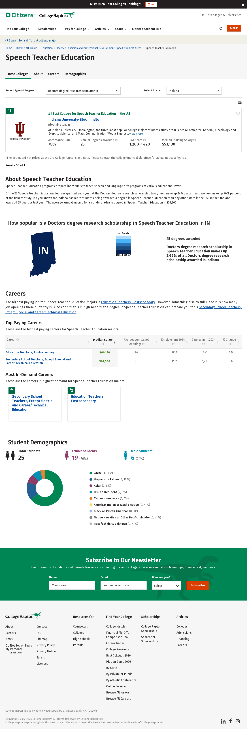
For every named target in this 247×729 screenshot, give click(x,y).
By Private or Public (119, 674)
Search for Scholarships (150, 639)
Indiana (174, 91)
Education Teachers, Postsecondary (128, 302)
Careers (53, 74)
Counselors (80, 626)
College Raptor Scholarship (151, 629)
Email (104, 577)
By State (111, 668)
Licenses (42, 663)
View (151, 4)
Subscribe (198, 585)
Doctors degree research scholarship (73, 91)
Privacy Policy (46, 645)
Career (11, 339)
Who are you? (161, 577)
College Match (115, 626)
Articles (101, 29)
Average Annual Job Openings (137, 342)
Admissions (184, 632)
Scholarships (47, 29)
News (9, 639)
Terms (41, 657)
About (38, 74)
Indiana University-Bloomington (74, 119)
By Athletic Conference (121, 680)
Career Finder (115, 643)
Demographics (75, 74)
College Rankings (117, 649)
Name (53, 577)
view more (136, 133)
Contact (42, 626)
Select (158, 585)
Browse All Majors (26, 48)
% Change (229, 339)
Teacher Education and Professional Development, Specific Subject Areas (99, 48)
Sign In (234, 28)
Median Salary (102, 339)
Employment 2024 (173, 339)
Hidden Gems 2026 (118, 661)
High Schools (81, 639)
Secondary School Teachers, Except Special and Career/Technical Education (38, 361)
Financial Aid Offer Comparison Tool (118, 635)
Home (8, 48)
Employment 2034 (203, 339)
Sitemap (42, 639)
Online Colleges (116, 686)
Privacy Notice (46, 651)
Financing (182, 639)
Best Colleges (18, 74)
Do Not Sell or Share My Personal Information (19, 649)
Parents (78, 645)
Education (47, 48)
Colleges (78, 632)
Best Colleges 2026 (118, 655)
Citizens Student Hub (146, 29)
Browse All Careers (118, 698)
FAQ (39, 633)
